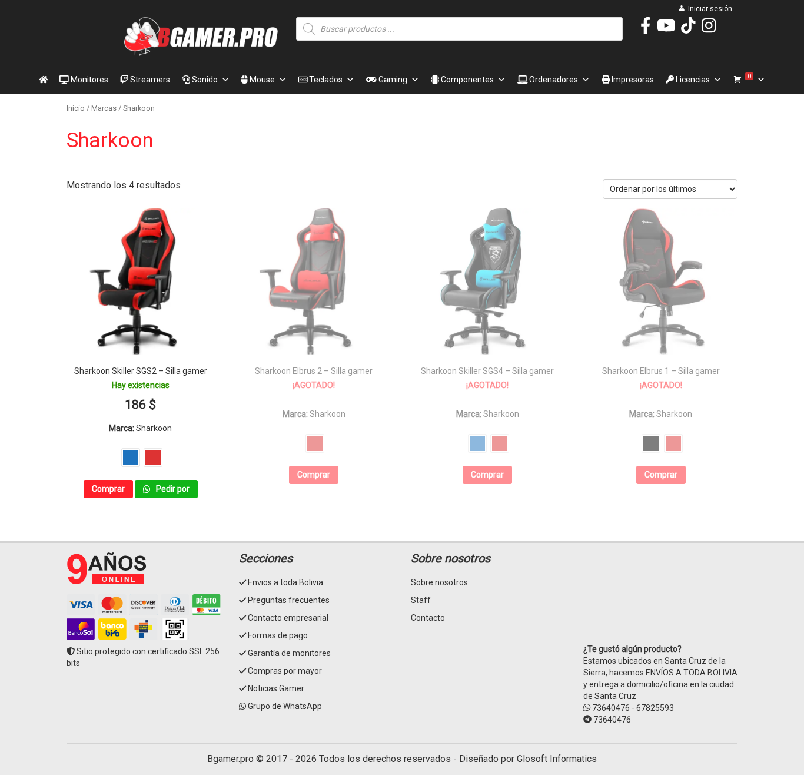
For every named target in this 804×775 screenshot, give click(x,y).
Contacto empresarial (288, 617)
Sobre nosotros (439, 582)
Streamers (149, 79)
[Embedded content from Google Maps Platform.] (660, 596)
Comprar (108, 489)
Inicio (76, 108)
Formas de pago (278, 635)
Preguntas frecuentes (289, 600)
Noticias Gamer (276, 688)
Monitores (88, 79)
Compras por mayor (285, 670)
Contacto (428, 617)
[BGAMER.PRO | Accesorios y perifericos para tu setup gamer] (201, 36)
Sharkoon (154, 428)
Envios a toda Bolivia (285, 582)
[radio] (130, 457)
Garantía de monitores (289, 653)
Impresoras (632, 79)
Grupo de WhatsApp (285, 706)
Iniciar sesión (710, 9)
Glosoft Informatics (557, 758)
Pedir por (172, 489)
